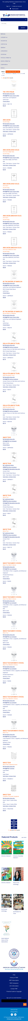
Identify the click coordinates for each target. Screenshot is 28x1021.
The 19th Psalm (8, 92)
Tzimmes (12, 768)
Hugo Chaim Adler (14, 95)
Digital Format (5, 61)
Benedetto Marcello (11, 71)
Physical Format (5, 57)
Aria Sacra (6, 120)
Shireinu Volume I (6, 882)
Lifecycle (3, 44)
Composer (3, 64)
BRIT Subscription (14, 980)
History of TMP (14, 977)
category (3, 37)
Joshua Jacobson (14, 347)
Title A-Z (14, 73)
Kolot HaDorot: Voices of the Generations (5, 940)
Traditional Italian (9, 465)
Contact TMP (14, 988)
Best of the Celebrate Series (10, 764)
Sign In (8, 6)
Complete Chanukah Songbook (11, 796)
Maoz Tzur (7, 763)
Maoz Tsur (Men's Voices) (12, 563)
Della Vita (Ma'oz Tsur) (11, 343)
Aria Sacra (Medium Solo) (12, 216)
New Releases (9, 73)
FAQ (14, 975)
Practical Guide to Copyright (14, 991)
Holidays (3, 40)
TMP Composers (14, 983)
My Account (15, 8)
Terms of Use (14, 1009)
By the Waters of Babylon (12, 281)
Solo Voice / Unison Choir (9, 131)
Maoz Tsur (7, 437)
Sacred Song (6, 121)
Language (3, 51)
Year (2, 68)
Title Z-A (18, 73)
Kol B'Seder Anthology (4, 910)
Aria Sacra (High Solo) (11, 150)
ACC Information (14, 986)
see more (24, 837)
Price (22, 73)
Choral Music (6, 101)
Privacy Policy (14, 1011)
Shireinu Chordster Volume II (18, 856)
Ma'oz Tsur (7, 463)
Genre (2, 47)
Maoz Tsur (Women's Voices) (13, 663)
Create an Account (17, 6)
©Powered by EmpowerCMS (14, 1019)
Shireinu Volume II (6, 856)
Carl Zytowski (13, 441)
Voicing (3, 54)
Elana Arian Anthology (16, 883)
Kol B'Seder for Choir (17, 912)
